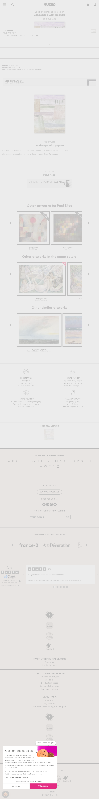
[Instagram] (48, 505)
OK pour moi (43, 786)
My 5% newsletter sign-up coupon (49, 706)
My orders (49, 700)
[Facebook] (44, 505)
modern (32, 150)
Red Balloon (33, 248)
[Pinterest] (51, 505)
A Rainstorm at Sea (39, 350)
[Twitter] (55, 505)
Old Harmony (67, 248)
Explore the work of (46, 182)
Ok (67, 517)
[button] (5, 794)
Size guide (49, 680)
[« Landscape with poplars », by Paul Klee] (49, 434)
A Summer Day (41, 299)
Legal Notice (51, 788)
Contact (51, 791)
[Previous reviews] (24, 574)
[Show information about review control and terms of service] (20, 581)
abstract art (59, 150)
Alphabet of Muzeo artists (49, 455)
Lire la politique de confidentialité (16, 778)
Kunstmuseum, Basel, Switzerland (45, 154)
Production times (49, 683)
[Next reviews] (97, 574)
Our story (49, 662)
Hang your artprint (49, 689)
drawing (18, 150)
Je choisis (16, 786)
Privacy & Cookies (50, 795)
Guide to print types (49, 676)
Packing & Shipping (49, 686)
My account (49, 703)
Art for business (49, 665)
